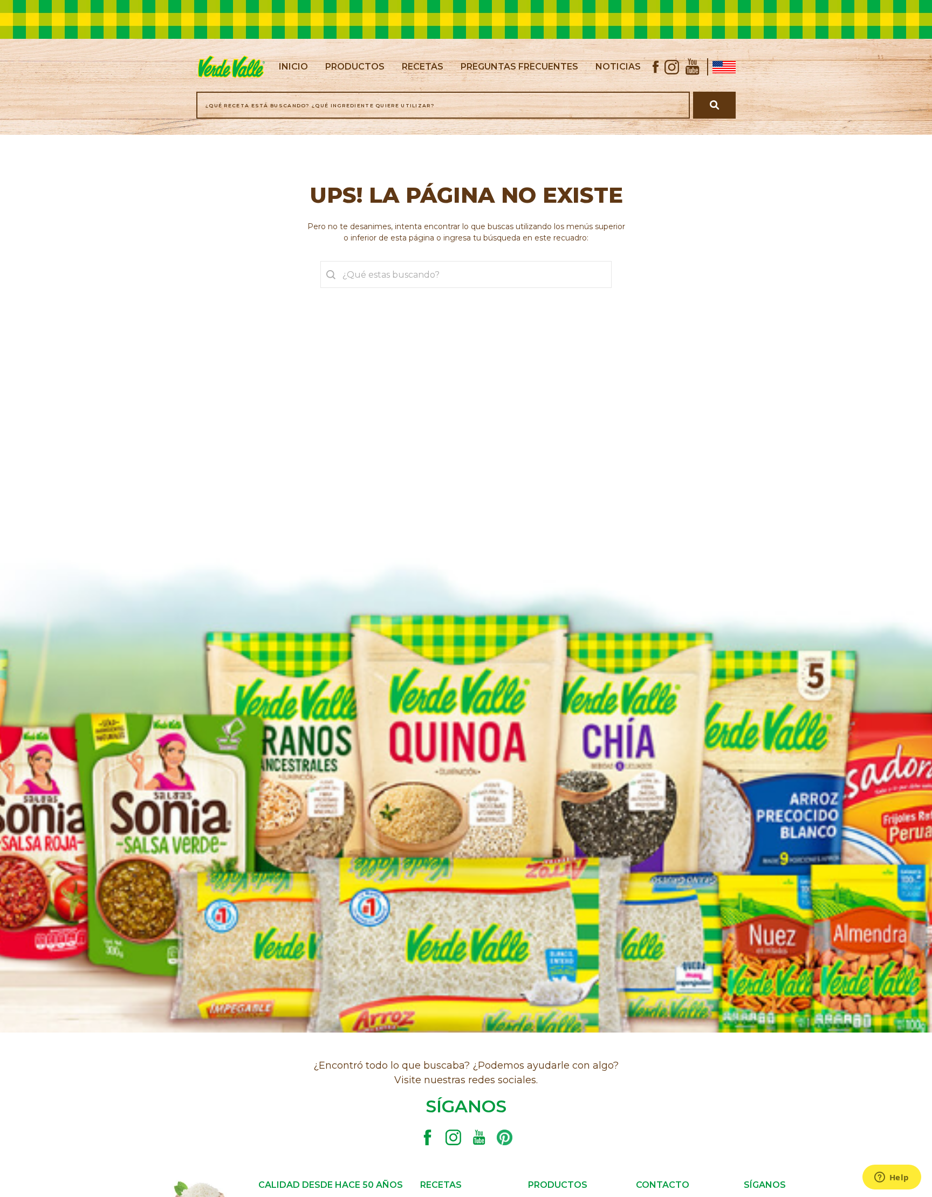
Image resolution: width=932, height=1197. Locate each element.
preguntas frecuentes (519, 66)
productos (355, 66)
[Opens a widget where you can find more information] (891, 1178)
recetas (422, 66)
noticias (618, 66)
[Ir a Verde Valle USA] (722, 67)
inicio (293, 66)
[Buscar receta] (714, 105)
